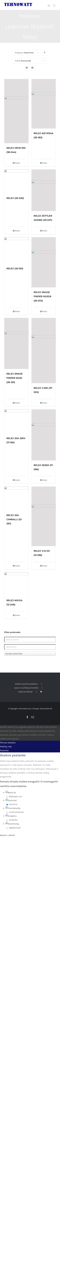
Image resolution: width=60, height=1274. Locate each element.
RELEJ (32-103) (14, 268)
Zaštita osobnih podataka (26, 684)
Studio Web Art (46, 709)
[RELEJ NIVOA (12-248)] (16, 584)
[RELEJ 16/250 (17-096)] (44, 434)
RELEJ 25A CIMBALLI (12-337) (14, 519)
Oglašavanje (15, 827)
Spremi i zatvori (7, 835)
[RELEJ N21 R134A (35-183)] (44, 104)
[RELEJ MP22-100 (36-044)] (16, 111)
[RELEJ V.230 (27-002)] (44, 350)
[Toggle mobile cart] (48, 5)
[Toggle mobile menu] (54, 5)
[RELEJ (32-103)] (16, 250)
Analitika (13, 820)
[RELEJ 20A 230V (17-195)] (16, 421)
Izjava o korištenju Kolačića (26, 688)
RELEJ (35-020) (15, 198)
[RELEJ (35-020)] (16, 181)
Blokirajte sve (15, 796)
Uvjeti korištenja (25, 692)
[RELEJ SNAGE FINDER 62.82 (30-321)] (16, 343)
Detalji (17, 163)
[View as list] (32, 67)
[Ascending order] (44, 52)
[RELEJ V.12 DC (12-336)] (44, 516)
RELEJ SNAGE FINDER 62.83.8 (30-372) (42, 296)
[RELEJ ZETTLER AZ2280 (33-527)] (44, 190)
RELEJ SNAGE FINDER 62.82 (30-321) (14, 377)
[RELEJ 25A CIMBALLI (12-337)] (16, 498)
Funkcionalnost (16, 812)
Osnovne (13, 804)
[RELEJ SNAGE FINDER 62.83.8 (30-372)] (44, 262)
